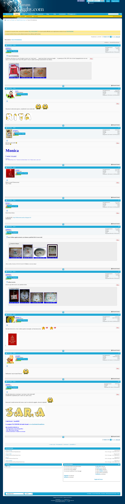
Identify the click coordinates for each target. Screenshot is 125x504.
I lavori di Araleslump (16, 39)
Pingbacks (66, 475)
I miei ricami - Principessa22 (56, 444)
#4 (119, 167)
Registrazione (115, 1)
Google (8, 466)
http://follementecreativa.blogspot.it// (22, 217)
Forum (16, 14)
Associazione (62, 14)
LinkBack (106, 42)
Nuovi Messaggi (8, 16)
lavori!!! (7, 457)
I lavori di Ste (8, 454)
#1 (119, 45)
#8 (119, 314)
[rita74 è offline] (10, 94)
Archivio (103, 493)
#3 (119, 127)
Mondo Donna (9, 14)
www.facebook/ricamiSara (36, 424)
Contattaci (89, 493)
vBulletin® (62, 499)
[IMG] (100, 469)
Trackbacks (97, 474)
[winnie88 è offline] (10, 359)
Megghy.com (72, 14)
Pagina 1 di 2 (107, 36)
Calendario (17, 16)
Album (23, 14)
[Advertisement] (36, 25)
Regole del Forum (98, 479)
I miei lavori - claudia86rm (69, 444)
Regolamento (40, 14)
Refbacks (66, 477)
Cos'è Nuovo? (31, 14)
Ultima (117, 37)
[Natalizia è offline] (10, 173)
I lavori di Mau (9, 450)
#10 (119, 381)
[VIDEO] (101, 471)
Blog (48, 14)
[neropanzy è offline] (9, 134)
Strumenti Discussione (114, 42)
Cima (118, 493)
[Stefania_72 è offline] (10, 319)
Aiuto (108, 1)
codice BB (98, 466)
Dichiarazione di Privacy (111, 493)
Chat (55, 14)
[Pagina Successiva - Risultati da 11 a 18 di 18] (114, 37)
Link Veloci (36, 16)
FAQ (13, 16)
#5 (119, 200)
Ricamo (13, 20)
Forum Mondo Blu (96, 493)
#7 (119, 271)
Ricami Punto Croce (21, 20)
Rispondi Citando (116, 85)
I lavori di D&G (9, 460)
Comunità (23, 16)
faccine (98, 468)
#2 (119, 88)
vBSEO (66, 501)
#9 (119, 353)
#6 (119, 226)
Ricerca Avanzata (116, 16)
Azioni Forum (29, 16)
